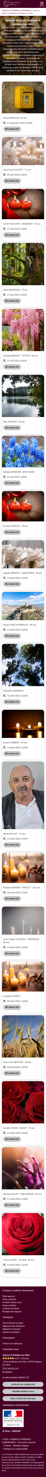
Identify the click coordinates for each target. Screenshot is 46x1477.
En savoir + (8, 1372)
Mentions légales (21, 1446)
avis (25, 1358)
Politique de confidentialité (16, 1449)
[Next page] (25, 1282)
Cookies (7, 1446)
